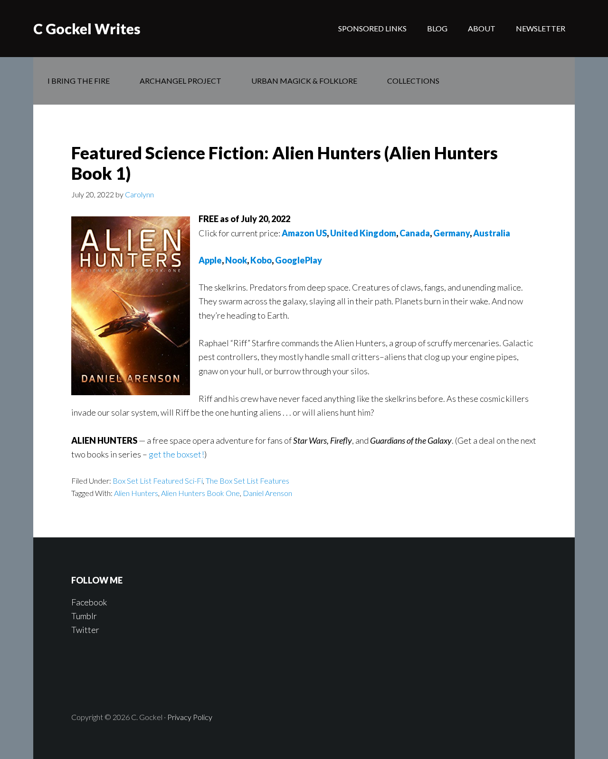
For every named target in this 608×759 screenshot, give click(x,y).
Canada (414, 233)
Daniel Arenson (267, 492)
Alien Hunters (136, 492)
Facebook (89, 602)
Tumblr (84, 616)
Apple (210, 260)
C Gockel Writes (87, 28)
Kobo (261, 260)
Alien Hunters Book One (200, 492)
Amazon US (304, 233)
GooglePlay (298, 260)
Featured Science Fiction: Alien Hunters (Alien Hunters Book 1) (284, 163)
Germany (451, 233)
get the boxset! (176, 454)
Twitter (85, 629)
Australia (491, 233)
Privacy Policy (189, 716)
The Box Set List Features (247, 480)
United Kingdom (363, 233)
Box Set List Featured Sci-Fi (158, 480)
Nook (236, 260)
